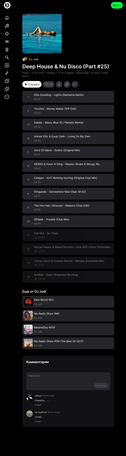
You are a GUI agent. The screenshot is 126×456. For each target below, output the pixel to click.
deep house (82, 72)
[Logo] (7, 5)
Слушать (34, 84)
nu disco (95, 72)
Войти (117, 5)
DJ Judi (33, 59)
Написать (101, 385)
